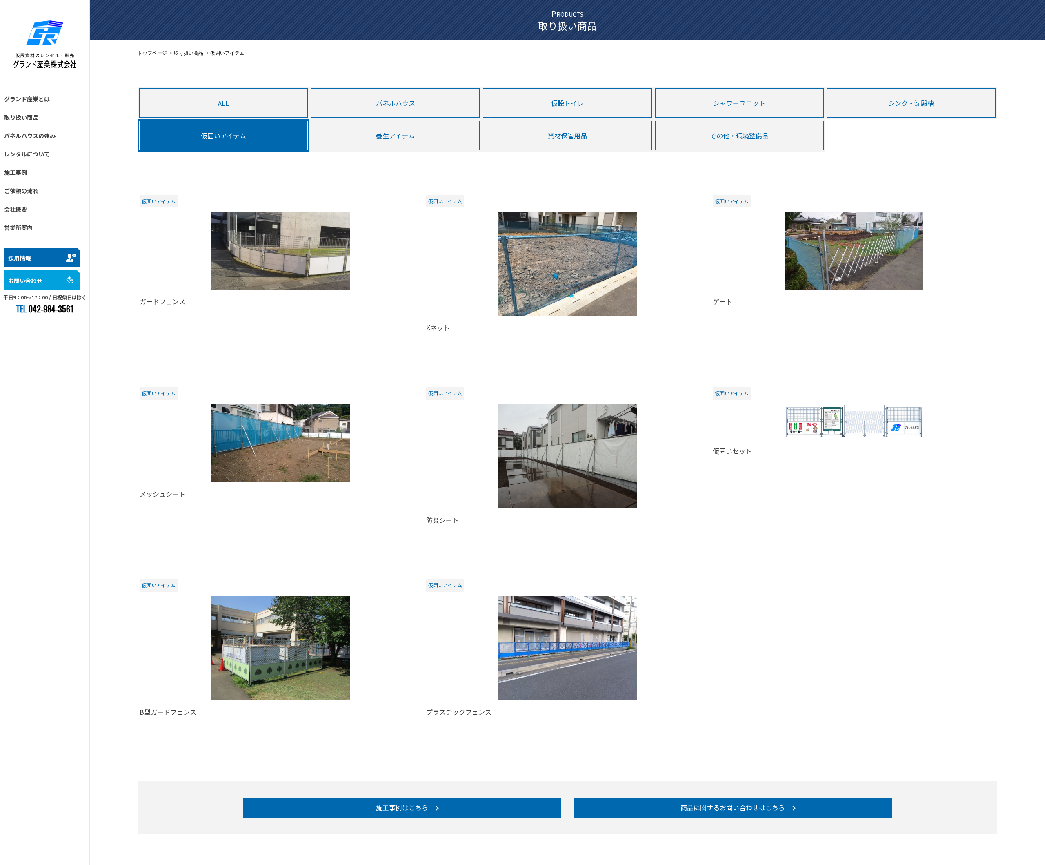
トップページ (152, 53)
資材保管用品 (567, 135)
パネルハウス (395, 103)
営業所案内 (18, 227)
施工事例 (15, 172)
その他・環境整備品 (739, 135)
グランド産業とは (27, 99)
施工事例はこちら (402, 807)
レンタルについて (27, 154)
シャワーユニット (739, 103)
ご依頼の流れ (21, 191)
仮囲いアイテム (223, 135)
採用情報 (19, 258)
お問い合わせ (25, 280)
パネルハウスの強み (30, 136)
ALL (223, 103)
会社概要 (15, 209)
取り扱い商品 (21, 117)
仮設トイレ (567, 103)
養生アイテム (395, 135)
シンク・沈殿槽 (911, 103)
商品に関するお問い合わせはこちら (732, 807)
